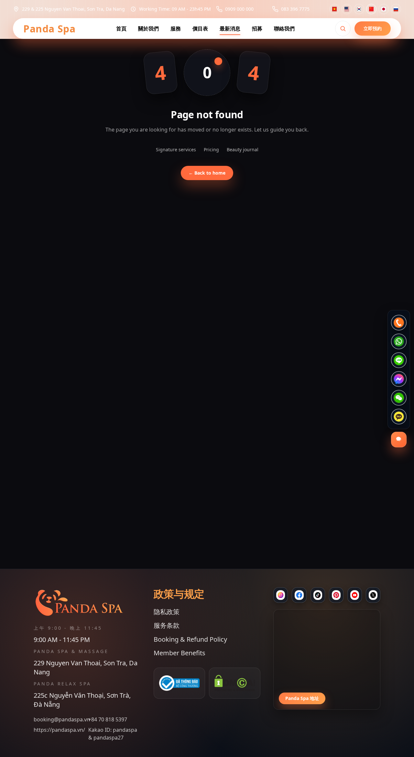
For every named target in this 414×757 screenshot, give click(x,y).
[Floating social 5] (399, 398)
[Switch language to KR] (359, 9)
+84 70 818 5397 (107, 719)
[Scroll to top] (207, 745)
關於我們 (148, 28)
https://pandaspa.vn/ (59, 729)
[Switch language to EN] (347, 9)
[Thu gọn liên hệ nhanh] (399, 439)
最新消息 (230, 28)
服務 (175, 28)
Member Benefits (179, 652)
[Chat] (317, 595)
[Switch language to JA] (383, 9)
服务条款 (167, 625)
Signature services (176, 149)
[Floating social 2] (399, 341)
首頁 (121, 28)
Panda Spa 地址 (302, 698)
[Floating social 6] (399, 416)
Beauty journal (242, 149)
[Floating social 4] (399, 379)
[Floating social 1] (399, 322)
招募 (257, 28)
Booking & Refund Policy (190, 639)
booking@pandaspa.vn (60, 719)
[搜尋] (343, 28)
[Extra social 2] (373, 595)
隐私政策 (167, 611)
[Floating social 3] (399, 360)
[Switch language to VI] (334, 9)
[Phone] (336, 595)
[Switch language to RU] (396, 9)
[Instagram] (280, 595)
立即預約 (373, 28)
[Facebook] (299, 595)
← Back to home (207, 173)
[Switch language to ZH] (371, 9)
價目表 (200, 28)
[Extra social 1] (354, 595)
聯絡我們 (284, 28)
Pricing (211, 149)
